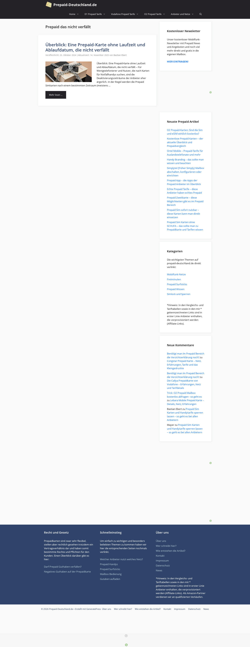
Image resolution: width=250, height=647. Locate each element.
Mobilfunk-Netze (176, 274)
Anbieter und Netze (180, 14)
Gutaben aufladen (110, 579)
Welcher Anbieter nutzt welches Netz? (121, 559)
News (159, 570)
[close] (126, 635)
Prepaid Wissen (175, 289)
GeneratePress (93, 609)
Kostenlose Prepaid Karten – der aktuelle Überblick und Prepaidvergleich (185, 142)
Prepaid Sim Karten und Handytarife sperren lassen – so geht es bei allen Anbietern (185, 428)
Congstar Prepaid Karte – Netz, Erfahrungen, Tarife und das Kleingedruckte (184, 364)
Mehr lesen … (55, 94)
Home (72, 14)
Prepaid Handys (109, 564)
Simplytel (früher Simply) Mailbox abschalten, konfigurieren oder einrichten (185, 171)
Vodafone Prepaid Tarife (123, 14)
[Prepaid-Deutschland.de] (48, 4)
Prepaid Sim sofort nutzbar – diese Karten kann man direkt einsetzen (183, 213)
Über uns (161, 541)
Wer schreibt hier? (166, 545)
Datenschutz (163, 565)
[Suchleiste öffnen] (201, 14)
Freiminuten (174, 279)
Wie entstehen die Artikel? (170, 550)
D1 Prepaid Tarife (93, 14)
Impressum (162, 560)
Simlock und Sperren (178, 294)
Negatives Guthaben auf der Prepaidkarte (67, 571)
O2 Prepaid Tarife (152, 14)
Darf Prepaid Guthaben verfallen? (62, 566)
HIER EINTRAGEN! (177, 61)
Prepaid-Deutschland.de (75, 4)
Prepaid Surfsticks (177, 284)
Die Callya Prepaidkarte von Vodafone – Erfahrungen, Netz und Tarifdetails (184, 384)
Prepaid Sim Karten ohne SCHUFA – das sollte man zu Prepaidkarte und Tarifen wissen (185, 225)
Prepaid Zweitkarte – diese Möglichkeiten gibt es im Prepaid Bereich (185, 201)
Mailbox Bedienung (111, 574)
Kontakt (160, 555)
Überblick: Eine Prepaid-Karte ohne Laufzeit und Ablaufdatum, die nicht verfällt (95, 47)
